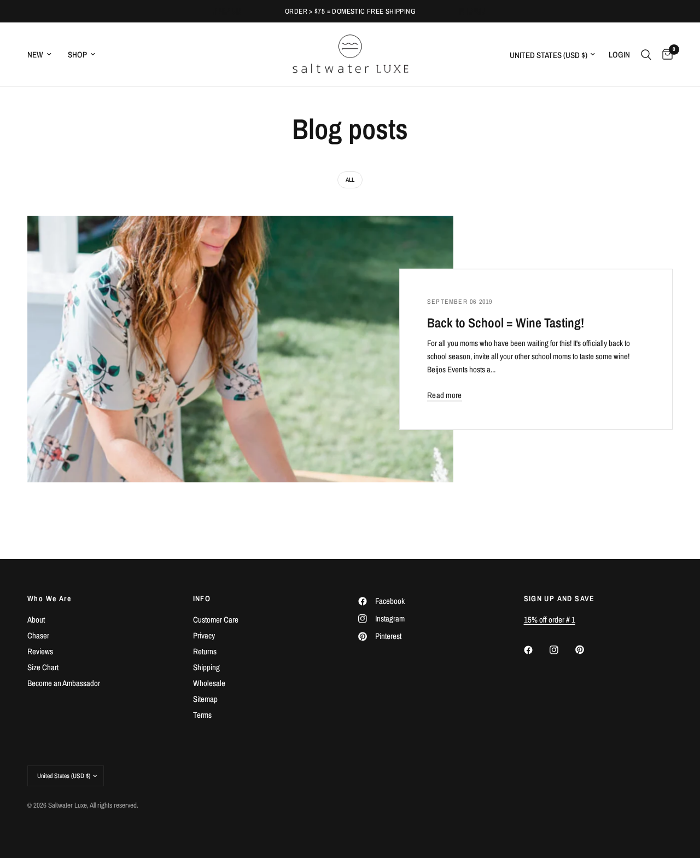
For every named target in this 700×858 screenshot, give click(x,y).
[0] (665, 54)
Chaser (38, 635)
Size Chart (43, 667)
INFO (202, 598)
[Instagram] (562, 650)
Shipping (206, 667)
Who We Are (49, 598)
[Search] (646, 54)
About (36, 619)
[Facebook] (536, 650)
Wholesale (209, 683)
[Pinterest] (587, 649)
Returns (205, 651)
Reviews (40, 651)
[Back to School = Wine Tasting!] (240, 349)
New (35, 54)
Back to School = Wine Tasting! (505, 322)
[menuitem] (43, 55)
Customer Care (215, 619)
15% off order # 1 (549, 619)
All (350, 179)
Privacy (204, 635)
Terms (202, 715)
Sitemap (205, 699)
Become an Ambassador (63, 683)
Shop (77, 54)
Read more (444, 395)
